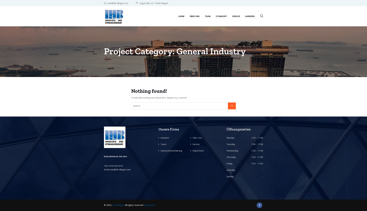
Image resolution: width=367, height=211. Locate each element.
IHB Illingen (118, 205)
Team (208, 16)
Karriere (250, 16)
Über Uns (195, 16)
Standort (221, 16)
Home (181, 16)
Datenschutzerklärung (171, 150)
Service (236, 16)
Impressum (198, 150)
